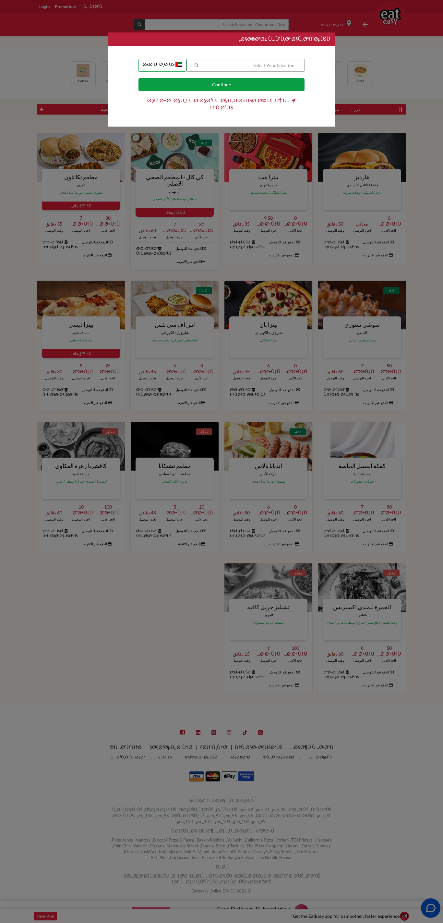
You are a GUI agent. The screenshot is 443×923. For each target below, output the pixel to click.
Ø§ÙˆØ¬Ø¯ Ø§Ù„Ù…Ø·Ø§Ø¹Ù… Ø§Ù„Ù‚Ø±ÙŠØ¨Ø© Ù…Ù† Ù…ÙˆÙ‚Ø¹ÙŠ (219, 103)
